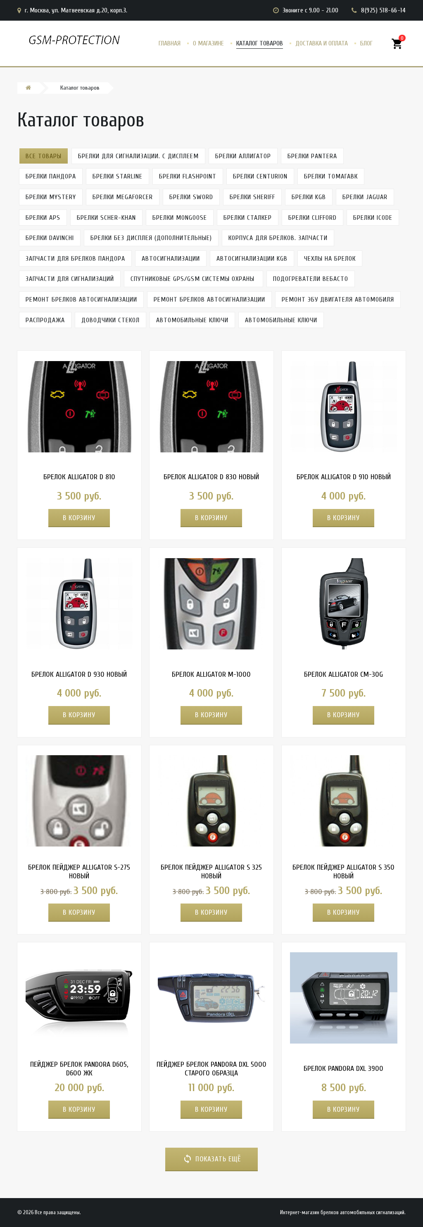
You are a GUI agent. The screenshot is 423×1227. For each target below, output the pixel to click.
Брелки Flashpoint (187, 176)
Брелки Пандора (51, 176)
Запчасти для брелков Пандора (75, 258)
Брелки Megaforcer (123, 197)
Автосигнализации (171, 258)
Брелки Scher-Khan (106, 217)
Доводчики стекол (110, 320)
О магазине (208, 43)
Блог (366, 43)
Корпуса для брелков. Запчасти (278, 238)
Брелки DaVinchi (50, 238)
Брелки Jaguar (364, 197)
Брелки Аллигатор (243, 156)
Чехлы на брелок (330, 258)
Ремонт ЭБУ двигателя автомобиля (338, 299)
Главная (170, 43)
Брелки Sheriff (252, 197)
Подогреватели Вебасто (310, 279)
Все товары (44, 156)
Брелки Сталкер (247, 217)
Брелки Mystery (51, 197)
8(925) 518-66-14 (383, 10)
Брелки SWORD (191, 197)
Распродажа (45, 320)
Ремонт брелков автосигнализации (81, 299)
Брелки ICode (372, 217)
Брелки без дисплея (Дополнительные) (151, 238)
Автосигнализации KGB (252, 258)
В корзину (79, 518)
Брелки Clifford (312, 217)
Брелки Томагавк (331, 176)
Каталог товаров (259, 43)
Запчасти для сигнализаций (70, 279)
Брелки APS (43, 217)
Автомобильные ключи (192, 320)
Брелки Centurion (260, 176)
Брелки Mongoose (179, 217)
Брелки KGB (309, 197)
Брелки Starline (118, 176)
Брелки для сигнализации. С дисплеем (138, 156)
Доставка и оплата (321, 43)
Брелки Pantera (312, 156)
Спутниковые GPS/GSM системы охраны (194, 279)
